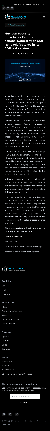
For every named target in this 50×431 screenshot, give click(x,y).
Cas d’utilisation (9, 324)
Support (17, 4)
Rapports (6, 315)
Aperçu (5, 336)
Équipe (5, 345)
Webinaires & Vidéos (11, 319)
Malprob (6, 294)
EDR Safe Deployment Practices (17, 374)
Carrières (36, 4)
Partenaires (7, 361)
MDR (4, 290)
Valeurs (5, 341)
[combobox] (44, 4)
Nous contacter (26, 4)
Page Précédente (16, 25)
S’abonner (25, 402)
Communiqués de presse (13, 311)
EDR (4, 286)
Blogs (4, 307)
